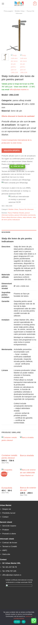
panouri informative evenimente (25, 215)
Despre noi (6, 509)
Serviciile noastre (9, 526)
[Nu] (35, 618)
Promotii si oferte (9, 534)
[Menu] (3, 3)
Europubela (7, 488)
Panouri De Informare (26, 209)
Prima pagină (8, 11)
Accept (17, 621)
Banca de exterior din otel (28, 489)
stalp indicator (27, 217)
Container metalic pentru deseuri (9, 456)
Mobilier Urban (20, 11)
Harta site (6, 554)
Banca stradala (27, 455)
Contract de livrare (9, 543)
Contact (5, 517)
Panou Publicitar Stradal (16, 213)
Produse (5, 530)
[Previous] (5, 35)
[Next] (33, 35)
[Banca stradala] (28, 444)
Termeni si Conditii (9, 546)
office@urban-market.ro (19, 90)
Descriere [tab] (6, 232)
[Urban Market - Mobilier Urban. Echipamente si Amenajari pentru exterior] (19, 4)
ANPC (4, 550)
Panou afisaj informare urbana (12, 217)
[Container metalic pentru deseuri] (10, 444)
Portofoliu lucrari (8, 513)
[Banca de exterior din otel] (28, 476)
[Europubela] (10, 476)
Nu (24, 621)
